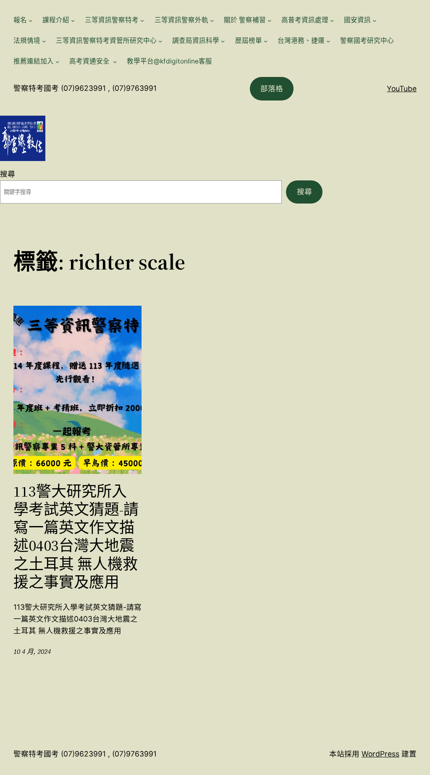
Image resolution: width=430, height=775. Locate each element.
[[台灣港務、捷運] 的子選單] (328, 41)
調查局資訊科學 (195, 41)
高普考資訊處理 (304, 20)
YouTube (402, 88)
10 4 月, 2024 (32, 651)
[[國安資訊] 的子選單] (374, 20)
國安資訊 (357, 20)
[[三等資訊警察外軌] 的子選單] (212, 20)
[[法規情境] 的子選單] (44, 41)
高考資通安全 (90, 61)
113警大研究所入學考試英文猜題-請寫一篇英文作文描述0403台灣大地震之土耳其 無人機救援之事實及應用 (76, 536)
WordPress (380, 753)
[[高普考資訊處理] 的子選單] (332, 20)
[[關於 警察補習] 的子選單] (269, 20)
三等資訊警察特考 (112, 20)
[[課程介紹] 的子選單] (73, 20)
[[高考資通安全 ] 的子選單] (115, 61)
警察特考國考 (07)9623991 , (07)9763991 (85, 88)
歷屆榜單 (248, 41)
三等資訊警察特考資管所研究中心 (106, 41)
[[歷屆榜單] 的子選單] (265, 41)
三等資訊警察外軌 (181, 20)
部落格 (271, 88)
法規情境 (26, 41)
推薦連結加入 (33, 61)
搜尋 (7, 173)
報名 (20, 20)
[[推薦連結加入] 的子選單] (57, 61)
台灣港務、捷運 (301, 41)
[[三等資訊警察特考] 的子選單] (142, 20)
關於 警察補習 (245, 20)
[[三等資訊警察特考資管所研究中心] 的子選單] (160, 41)
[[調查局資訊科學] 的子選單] (223, 41)
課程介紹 (55, 20)
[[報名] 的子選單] (30, 20)
